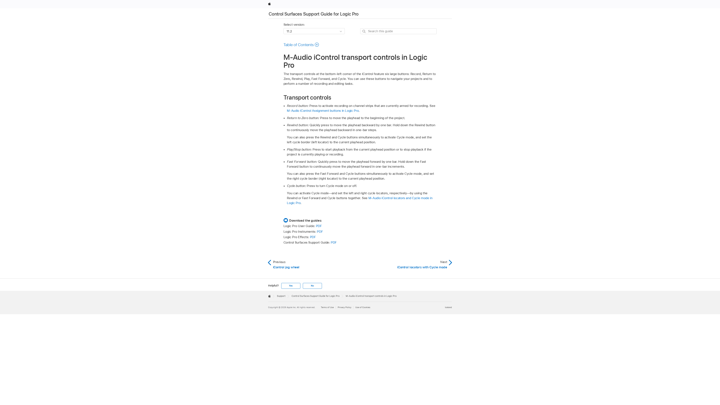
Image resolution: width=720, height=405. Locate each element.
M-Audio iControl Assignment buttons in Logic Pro (323, 110)
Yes (291, 285)
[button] (301, 44)
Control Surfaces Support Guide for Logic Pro (314, 14)
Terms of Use (327, 307)
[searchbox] (398, 31)
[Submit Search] (364, 31)
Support (281, 296)
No (312, 285)
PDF (319, 226)
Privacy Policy (344, 307)
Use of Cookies (362, 307)
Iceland (448, 307)
